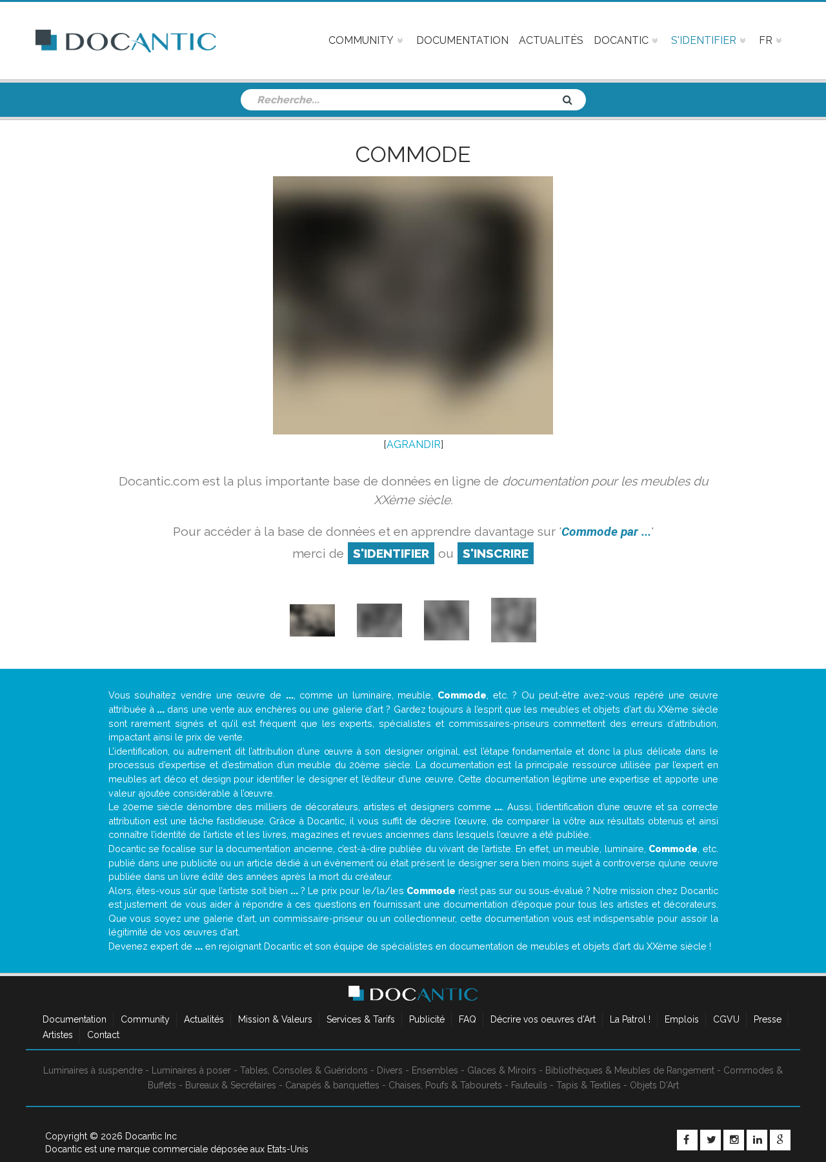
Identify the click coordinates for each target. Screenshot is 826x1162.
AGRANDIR (414, 444)
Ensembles (435, 1070)
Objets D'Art (654, 1085)
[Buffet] (312, 619)
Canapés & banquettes (332, 1085)
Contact (103, 1035)
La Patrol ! (630, 1019)
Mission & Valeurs (275, 1019)
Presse (767, 1019)
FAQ (467, 1019)
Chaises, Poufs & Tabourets (445, 1085)
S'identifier (391, 553)
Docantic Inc (151, 1136)
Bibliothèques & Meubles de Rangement (629, 1070)
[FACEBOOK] (687, 1140)
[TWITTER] (710, 1140)
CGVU (726, 1019)
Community (145, 1019)
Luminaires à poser (191, 1070)
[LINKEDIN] (757, 1140)
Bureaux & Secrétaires (230, 1085)
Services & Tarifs (361, 1019)
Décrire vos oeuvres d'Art (543, 1019)
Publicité (427, 1019)
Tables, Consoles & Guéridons (304, 1070)
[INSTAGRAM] (733, 1140)
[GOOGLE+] (780, 1140)
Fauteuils (529, 1085)
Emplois (682, 1019)
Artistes (58, 1035)
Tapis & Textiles (588, 1085)
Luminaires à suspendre (93, 1070)
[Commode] (379, 619)
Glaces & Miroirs (501, 1070)
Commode (413, 154)
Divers (390, 1070)
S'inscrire (496, 553)
